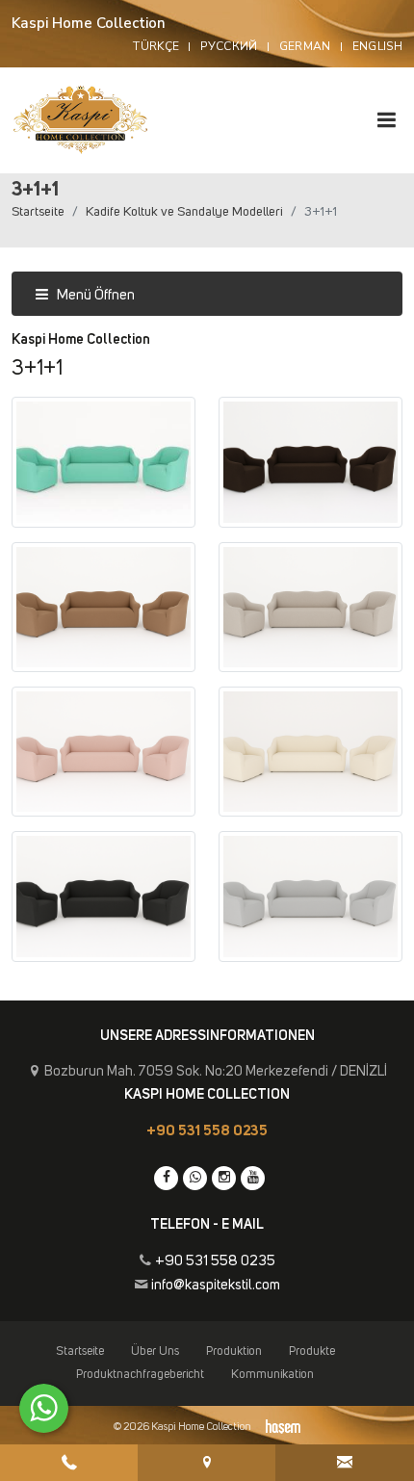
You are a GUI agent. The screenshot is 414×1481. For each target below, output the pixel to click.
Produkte (312, 1351)
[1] (386, 120)
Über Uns (155, 1351)
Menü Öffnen (94, 295)
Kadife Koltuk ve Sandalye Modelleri (184, 212)
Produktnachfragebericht (140, 1374)
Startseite (38, 212)
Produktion (234, 1351)
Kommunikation (272, 1374)
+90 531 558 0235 (207, 1131)
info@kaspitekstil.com (215, 1285)
